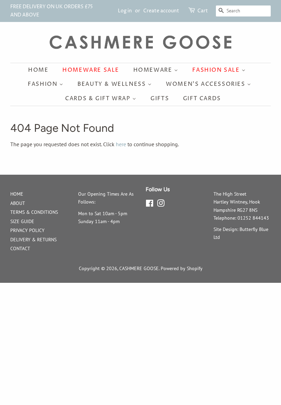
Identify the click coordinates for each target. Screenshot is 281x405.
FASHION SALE (217, 70)
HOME (16, 194)
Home (38, 70)
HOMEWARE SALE (90, 70)
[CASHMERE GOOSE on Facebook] (150, 204)
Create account (161, 11)
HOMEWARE (153, 70)
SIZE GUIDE (22, 221)
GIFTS (159, 98)
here (121, 144)
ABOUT (17, 203)
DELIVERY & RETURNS (33, 239)
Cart (202, 11)
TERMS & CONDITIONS (34, 212)
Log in (125, 11)
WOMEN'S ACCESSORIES (206, 84)
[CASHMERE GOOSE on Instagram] (160, 204)
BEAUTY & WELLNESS (112, 84)
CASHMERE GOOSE (139, 268)
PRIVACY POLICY (27, 230)
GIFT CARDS (202, 98)
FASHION (43, 84)
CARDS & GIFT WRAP (98, 98)
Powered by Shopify (182, 268)
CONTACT (20, 248)
